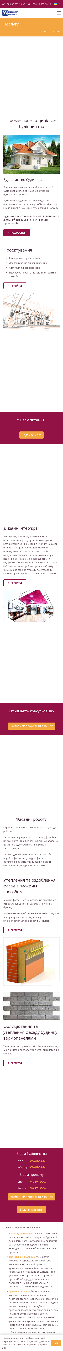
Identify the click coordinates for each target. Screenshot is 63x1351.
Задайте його (31, 435)
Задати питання (31, 1209)
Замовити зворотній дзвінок (31, 726)
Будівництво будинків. (21, 1233)
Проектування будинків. (22, 1256)
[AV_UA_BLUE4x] (10, 13)
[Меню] (59, 13)
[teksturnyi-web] (31, 1006)
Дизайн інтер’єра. (18, 1291)
